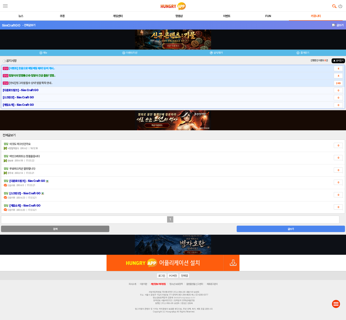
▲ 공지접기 (338, 60)
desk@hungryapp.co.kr (184, 297)
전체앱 (184, 275)
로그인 (161, 275)
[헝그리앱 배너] (173, 245)
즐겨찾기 (304, 52)
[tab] (43, 53)
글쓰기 (339, 25)
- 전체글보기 (28, 25)
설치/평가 (217, 52)
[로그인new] (340, 5)
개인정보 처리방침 (158, 284)
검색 (55, 228)
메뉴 (45, 52)
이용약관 (143, 284)
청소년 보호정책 (175, 284)
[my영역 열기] (5, 5)
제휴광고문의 (212, 284)
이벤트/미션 (131, 52)
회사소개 (132, 284)
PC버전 (173, 275)
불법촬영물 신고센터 (194, 284)
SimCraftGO (11, 25)
